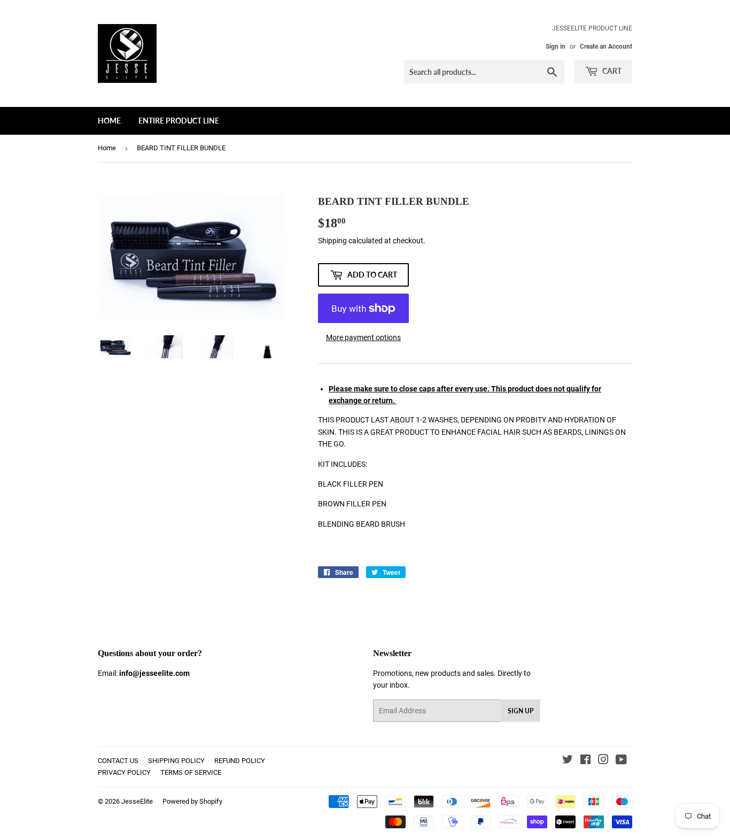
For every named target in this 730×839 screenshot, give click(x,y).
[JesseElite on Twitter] (567, 761)
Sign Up (520, 711)
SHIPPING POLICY (176, 761)
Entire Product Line (178, 120)
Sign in (555, 46)
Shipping (332, 240)
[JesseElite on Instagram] (603, 761)
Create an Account (606, 46)
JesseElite (137, 801)
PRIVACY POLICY (124, 772)
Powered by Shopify (192, 801)
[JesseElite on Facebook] (585, 761)
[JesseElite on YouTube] (621, 761)
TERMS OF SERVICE (190, 772)
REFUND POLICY (239, 761)
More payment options (363, 337)
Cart (611, 70)
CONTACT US (118, 761)
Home (109, 120)
